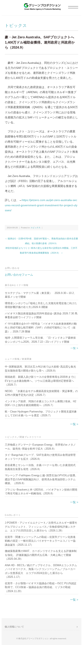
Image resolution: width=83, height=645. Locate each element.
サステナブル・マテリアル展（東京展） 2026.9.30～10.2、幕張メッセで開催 (40, 295)
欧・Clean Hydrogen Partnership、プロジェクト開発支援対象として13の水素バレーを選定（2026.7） (41, 413)
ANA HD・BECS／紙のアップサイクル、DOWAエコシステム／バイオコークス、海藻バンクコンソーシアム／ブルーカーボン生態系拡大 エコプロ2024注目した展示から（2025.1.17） (41, 571)
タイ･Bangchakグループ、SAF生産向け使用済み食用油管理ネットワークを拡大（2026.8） (40, 456)
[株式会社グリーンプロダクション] (41, 5)
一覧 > (74, 348)
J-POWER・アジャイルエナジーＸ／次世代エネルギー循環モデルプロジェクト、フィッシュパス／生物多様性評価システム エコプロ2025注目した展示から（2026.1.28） (41, 526)
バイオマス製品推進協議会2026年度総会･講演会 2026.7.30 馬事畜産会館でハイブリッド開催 (41, 315)
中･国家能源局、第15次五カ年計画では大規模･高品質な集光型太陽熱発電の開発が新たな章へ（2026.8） (40, 368)
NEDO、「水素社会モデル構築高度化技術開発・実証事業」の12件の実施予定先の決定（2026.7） (41, 393)
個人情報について (14, 626)
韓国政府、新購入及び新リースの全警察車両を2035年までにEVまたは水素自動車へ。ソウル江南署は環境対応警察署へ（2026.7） (40, 380)
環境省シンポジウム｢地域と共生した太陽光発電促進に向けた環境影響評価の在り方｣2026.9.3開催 (41, 305)
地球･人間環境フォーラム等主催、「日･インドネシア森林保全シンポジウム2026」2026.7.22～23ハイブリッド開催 (40, 339)
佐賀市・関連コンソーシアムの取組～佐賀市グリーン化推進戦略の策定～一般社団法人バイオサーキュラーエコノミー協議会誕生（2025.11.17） (40, 540)
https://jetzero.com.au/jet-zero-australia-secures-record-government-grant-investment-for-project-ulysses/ (41, 205)
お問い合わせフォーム (19, 274)
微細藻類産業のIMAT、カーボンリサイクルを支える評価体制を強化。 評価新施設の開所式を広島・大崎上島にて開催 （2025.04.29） (41, 555)
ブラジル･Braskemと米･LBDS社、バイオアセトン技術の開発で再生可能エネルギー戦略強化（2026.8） (41, 491)
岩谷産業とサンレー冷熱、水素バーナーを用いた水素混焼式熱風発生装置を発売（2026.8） (40, 467)
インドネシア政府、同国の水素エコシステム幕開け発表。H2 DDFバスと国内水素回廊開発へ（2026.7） (40, 403)
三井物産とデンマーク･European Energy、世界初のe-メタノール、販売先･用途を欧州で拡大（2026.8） (40, 446)
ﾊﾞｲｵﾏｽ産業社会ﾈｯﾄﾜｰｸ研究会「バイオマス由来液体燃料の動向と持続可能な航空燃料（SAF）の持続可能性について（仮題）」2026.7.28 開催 (41, 327)
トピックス (16, 25)
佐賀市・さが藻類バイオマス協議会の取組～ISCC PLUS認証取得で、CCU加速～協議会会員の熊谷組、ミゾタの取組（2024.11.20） (40, 587)
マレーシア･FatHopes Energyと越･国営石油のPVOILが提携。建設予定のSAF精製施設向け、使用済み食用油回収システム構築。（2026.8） (41, 479)
